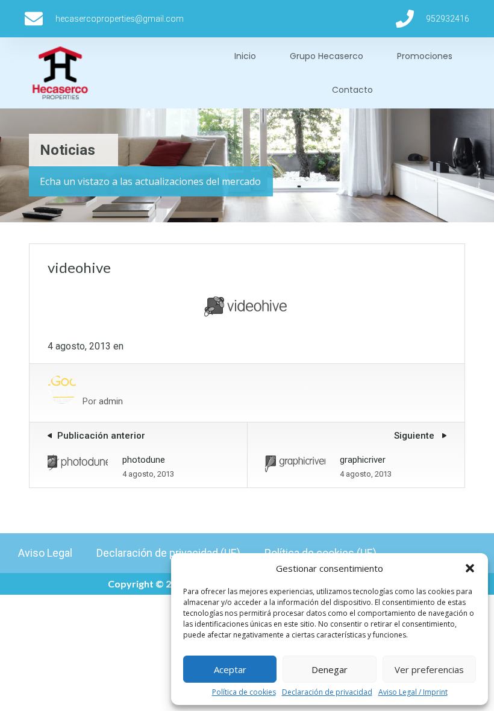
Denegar (329, 669)
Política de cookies (244, 692)
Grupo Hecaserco (326, 56)
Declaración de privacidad (327, 692)
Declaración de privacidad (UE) (168, 553)
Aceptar (230, 669)
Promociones (424, 56)
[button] (470, 568)
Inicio (245, 56)
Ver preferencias (429, 669)
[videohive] (247, 319)
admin (111, 401)
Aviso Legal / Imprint (413, 692)
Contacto (352, 90)
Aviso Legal (45, 553)
